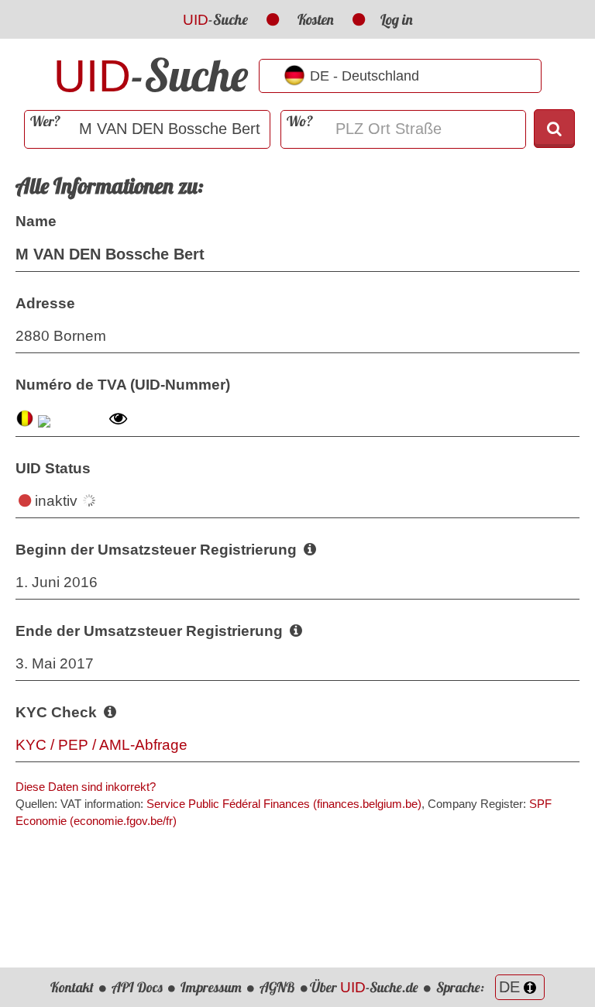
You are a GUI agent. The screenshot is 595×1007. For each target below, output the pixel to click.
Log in (396, 19)
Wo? (300, 121)
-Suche (215, 19)
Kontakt (72, 987)
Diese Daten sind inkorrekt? (85, 786)
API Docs (137, 987)
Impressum (211, 987)
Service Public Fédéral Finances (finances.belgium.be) (283, 803)
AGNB (277, 987)
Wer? (45, 121)
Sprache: (461, 987)
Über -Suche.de (364, 987)
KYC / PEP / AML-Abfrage (101, 745)
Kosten (316, 19)
